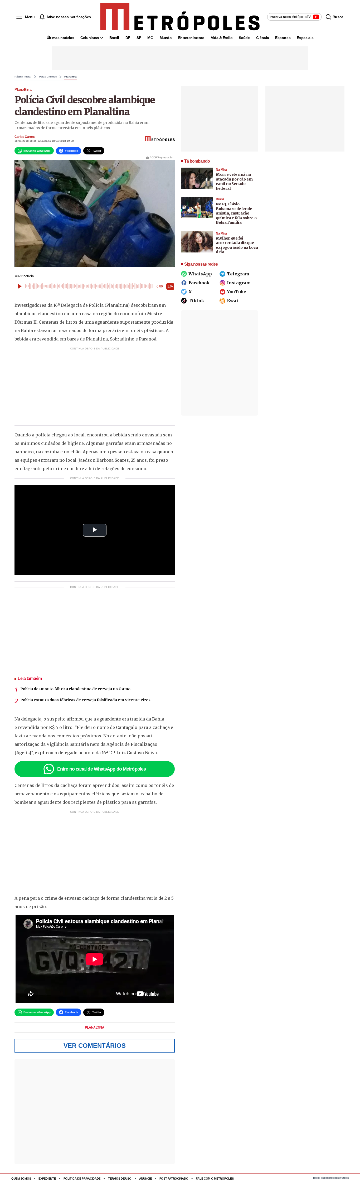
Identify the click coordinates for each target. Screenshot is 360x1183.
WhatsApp (200, 273)
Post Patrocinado (173, 1178)
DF (127, 38)
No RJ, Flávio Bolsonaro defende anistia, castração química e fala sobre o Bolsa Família (236, 213)
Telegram (238, 273)
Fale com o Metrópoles (214, 1178)
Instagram (239, 282)
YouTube (236, 291)
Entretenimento (191, 38)
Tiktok (196, 300)
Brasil (114, 38)
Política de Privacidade (82, 1178)
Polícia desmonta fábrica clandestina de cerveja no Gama (75, 689)
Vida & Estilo (221, 38)
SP (139, 38)
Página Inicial (22, 76)
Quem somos (21, 1178)
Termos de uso (119, 1178)
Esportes (282, 38)
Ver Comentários (95, 1045)
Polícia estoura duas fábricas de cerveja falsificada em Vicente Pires (85, 700)
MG (150, 38)
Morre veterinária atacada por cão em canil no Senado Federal (234, 181)
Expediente (47, 1178)
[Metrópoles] (180, 17)
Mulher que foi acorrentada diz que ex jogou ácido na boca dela (237, 245)
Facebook (199, 282)
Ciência (262, 38)
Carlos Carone (24, 137)
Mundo (166, 38)
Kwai (232, 300)
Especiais (305, 38)
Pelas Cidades (48, 76)
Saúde (244, 38)
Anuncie (145, 1178)
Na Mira (221, 170)
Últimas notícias (60, 38)
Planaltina (70, 76)
